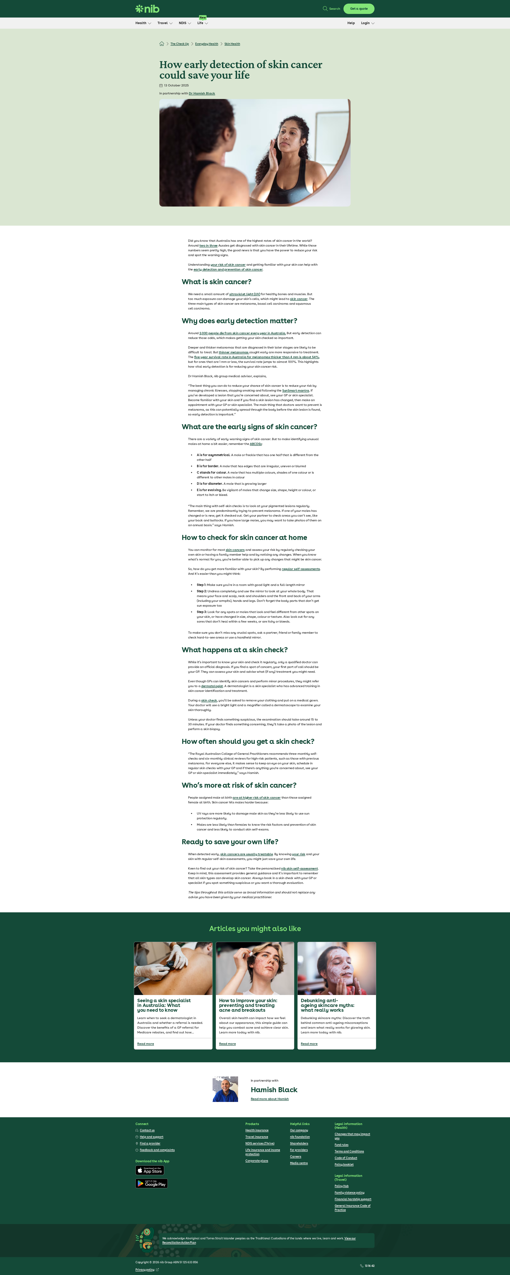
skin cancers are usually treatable (246, 854)
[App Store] (149, 1174)
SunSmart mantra (295, 390)
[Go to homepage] (147, 9)
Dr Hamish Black (202, 93)
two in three (208, 245)
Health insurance (257, 1130)
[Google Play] (151, 1187)
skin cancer (298, 299)
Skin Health (232, 43)
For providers (299, 1150)
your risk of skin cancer (228, 264)
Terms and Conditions (349, 1151)
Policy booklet (344, 1164)
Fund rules (341, 1144)
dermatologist (212, 686)
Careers (295, 1156)
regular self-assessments (301, 569)
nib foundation (300, 1136)
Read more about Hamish (270, 1099)
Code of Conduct (346, 1157)
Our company (299, 1130)
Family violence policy (349, 1192)
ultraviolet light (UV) (244, 294)
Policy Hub (342, 1186)
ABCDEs (256, 444)
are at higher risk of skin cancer (256, 797)
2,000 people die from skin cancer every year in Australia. (242, 333)
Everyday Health (206, 43)
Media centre (299, 1163)
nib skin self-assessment (299, 868)
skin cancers (235, 550)
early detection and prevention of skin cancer (228, 269)
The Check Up (180, 43)
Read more (145, 1044)
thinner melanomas (234, 352)
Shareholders (299, 1143)
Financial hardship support (353, 1199)
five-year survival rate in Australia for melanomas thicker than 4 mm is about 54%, (257, 357)
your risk (298, 854)
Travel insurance (256, 1136)
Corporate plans (256, 1160)
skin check (209, 700)
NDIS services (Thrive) (259, 1143)
